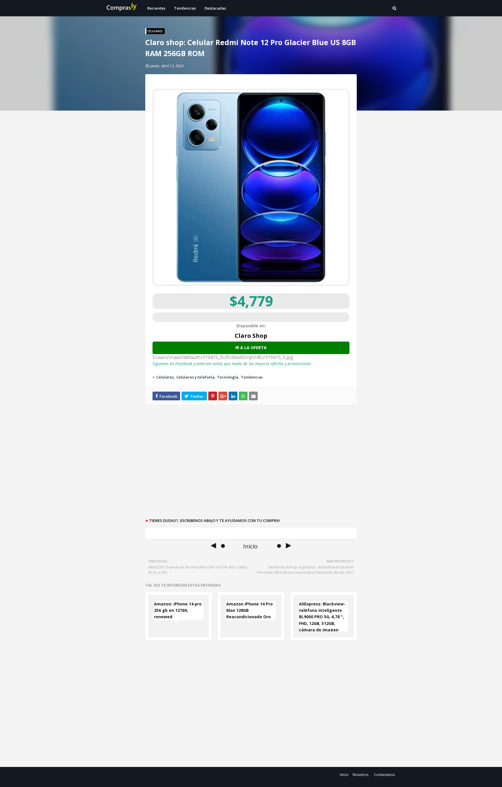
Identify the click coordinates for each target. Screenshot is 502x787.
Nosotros (360, 774)
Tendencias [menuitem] (185, 8)
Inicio (344, 774)
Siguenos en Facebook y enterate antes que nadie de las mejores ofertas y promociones (232, 363)
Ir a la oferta (251, 347)
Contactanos (384, 774)
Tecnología (227, 377)
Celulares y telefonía (195, 377)
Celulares (165, 377)
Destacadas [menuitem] (215, 8)
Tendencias (252, 377)
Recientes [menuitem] (156, 8)
